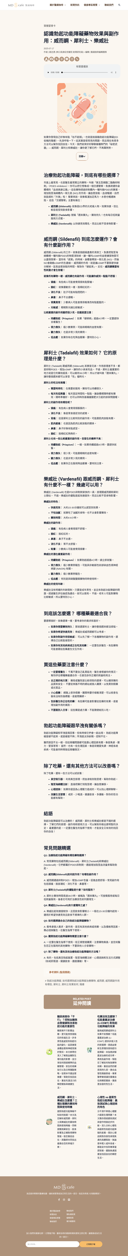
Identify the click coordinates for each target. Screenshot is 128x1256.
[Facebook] (51, 59)
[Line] (66, 59)
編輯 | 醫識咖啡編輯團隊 (96, 52)
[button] (84, 156)
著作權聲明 (70, 1221)
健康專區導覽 (55, 1218)
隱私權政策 (70, 1214)
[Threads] (61, 59)
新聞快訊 (53, 1214)
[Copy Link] (77, 59)
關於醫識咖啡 (55, 1211)
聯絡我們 (53, 1221)
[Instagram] (72, 59)
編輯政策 (70, 1218)
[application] (64, 5)
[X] (56, 59)
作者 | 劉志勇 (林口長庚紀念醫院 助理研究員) (64, 52)
